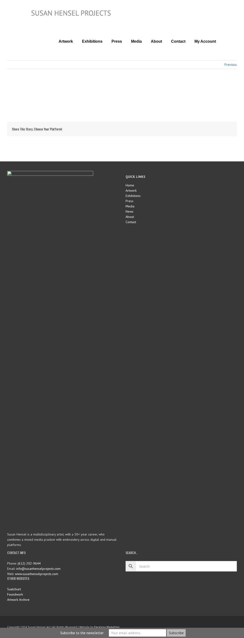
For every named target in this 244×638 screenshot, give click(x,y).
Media (130, 206)
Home (130, 185)
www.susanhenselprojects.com (36, 574)
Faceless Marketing (106, 627)
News (129, 211)
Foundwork (15, 594)
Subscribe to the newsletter (82, 633)
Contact (131, 222)
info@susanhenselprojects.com (38, 568)
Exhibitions (133, 196)
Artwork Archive (18, 599)
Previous (230, 64)
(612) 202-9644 (29, 563)
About (130, 217)
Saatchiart (14, 589)
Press (129, 201)
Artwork (131, 190)
